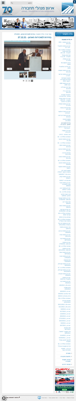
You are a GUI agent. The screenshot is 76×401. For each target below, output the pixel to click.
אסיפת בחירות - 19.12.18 (66, 153)
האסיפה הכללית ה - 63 (64, 143)
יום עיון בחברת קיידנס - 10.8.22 (64, 116)
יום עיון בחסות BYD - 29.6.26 (65, 42)
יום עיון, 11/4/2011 (65, 335)
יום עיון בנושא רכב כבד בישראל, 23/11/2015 (64, 224)
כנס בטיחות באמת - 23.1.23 (65, 108)
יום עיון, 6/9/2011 (66, 323)
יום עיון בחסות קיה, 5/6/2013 (65, 282)
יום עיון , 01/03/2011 (65, 337)
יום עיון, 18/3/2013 (65, 291)
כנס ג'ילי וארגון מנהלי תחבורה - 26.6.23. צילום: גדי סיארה (65, 100)
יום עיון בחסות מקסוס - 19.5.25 (64, 71)
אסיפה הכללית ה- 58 (65, 246)
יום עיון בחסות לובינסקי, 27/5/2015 (65, 243)
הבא (10, 69)
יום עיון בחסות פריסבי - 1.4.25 (64, 74)
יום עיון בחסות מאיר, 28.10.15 (65, 235)
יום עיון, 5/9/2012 (66, 309)
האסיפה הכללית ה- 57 (64, 267)
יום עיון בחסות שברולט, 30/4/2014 (64, 264)
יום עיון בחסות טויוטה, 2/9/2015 (64, 231)
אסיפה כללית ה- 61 (65, 192)
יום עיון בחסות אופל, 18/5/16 (65, 206)
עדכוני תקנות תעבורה (66, 360)
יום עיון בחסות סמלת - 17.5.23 (64, 104)
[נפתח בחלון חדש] (39, 397)
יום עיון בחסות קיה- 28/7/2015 (65, 239)
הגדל (28, 69)
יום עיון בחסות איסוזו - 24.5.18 (64, 157)
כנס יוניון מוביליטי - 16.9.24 (65, 87)
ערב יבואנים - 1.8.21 (65, 134)
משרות (68, 353)
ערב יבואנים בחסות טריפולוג (65, 227)
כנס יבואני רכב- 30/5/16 (66, 202)
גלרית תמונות (40, 34)
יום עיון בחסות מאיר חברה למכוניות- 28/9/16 (65, 184)
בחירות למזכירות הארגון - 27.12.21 (34, 37)
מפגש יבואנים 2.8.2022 (67, 119)
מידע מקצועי (68, 34)
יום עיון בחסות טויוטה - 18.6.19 (64, 149)
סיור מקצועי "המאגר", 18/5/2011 (65, 332)
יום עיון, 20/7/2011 (65, 325)
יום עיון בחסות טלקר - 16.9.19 (64, 145)
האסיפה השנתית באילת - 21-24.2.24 (65, 95)
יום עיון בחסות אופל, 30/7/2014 (65, 253)
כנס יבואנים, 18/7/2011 (67, 328)
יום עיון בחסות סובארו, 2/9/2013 (64, 274)
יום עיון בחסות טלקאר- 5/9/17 (64, 167)
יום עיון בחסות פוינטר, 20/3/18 (64, 163)
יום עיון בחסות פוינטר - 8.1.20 (64, 139)
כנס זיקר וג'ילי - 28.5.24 (66, 91)
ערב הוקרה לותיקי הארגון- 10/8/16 (66, 194)
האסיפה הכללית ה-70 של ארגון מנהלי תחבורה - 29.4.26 (64, 51)
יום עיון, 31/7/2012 (65, 311)
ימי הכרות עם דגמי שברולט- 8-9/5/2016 (65, 210)
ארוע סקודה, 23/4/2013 (67, 288)
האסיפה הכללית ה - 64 (64, 137)
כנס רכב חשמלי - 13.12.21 (66, 131)
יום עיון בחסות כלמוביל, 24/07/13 (65, 278)
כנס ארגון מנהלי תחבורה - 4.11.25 (66, 55)
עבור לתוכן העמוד (38, 2)
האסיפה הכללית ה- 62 (64, 160)
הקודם (45, 69)
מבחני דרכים (66, 364)
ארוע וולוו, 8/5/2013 (65, 285)
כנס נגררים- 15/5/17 (65, 180)
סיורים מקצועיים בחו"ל (64, 346)
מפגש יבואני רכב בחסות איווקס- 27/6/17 (64, 171)
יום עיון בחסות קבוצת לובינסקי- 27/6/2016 (65, 198)
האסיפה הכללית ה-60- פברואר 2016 (64, 214)
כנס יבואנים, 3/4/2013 (64, 293)
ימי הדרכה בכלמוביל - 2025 (64, 67)
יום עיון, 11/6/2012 (65, 314)
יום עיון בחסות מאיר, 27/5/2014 (65, 256)
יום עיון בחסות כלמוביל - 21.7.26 (64, 46)
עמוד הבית (48, 34)
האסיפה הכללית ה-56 (64, 298)
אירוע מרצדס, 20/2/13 (64, 296)
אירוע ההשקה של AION (66, 63)
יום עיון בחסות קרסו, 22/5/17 (65, 177)
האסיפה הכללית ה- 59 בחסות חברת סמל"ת (64, 220)
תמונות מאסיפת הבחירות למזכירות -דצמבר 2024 (65, 79)
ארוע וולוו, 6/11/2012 (65, 307)
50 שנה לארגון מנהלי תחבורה (65, 340)
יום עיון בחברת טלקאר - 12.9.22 (64, 112)
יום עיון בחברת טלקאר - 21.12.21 (64, 127)
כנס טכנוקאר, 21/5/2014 (67, 260)
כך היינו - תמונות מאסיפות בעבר (66, 349)
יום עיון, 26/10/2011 (65, 320)
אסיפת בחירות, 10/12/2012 (66, 301)
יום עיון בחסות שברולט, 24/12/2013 (64, 270)
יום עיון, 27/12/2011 (65, 318)
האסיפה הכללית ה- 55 (64, 344)
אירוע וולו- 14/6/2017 (65, 174)
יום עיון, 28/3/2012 (65, 316)
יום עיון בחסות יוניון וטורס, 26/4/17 (65, 188)
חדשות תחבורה (66, 356)
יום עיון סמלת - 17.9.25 (66, 59)
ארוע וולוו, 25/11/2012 (64, 304)
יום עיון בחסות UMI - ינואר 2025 (65, 84)
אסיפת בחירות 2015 (65, 217)
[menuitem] (64, 195)
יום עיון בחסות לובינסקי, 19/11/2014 (65, 249)
